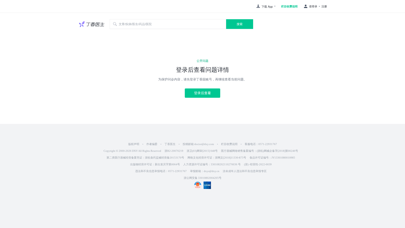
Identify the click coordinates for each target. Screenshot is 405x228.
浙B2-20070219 (174, 150)
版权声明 (133, 144)
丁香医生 (170, 144)
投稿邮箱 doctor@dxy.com (198, 144)
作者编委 (151, 144)
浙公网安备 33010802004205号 (202, 177)
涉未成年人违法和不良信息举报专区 (245, 171)
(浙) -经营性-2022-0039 (258, 164)
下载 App (267, 6)
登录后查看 (202, 93)
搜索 (240, 24)
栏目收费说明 (289, 6)
